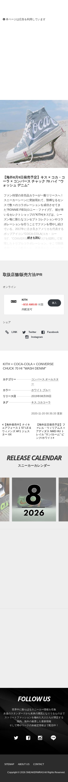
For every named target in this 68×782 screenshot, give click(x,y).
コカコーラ (44, 402)
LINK (13, 332)
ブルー (47, 390)
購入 (54, 302)
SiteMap (9, 764)
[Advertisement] (34, 60)
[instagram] (40, 737)
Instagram (36, 337)
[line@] (52, 737)
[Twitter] (16, 737)
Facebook (52, 332)
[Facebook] (27, 737)
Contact (38, 764)
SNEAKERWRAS (35, 772)
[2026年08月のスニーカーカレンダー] (34, 500)
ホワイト (36, 390)
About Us (23, 764)
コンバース (38, 379)
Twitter (32, 332)
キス (34, 402)
